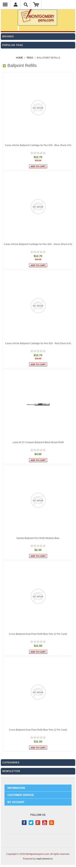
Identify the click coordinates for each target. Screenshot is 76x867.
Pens (30, 57)
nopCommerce (44, 858)
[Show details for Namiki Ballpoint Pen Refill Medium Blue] (38, 500)
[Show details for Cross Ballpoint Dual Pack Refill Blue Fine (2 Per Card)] (38, 596)
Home (19, 57)
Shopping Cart (36, 4)
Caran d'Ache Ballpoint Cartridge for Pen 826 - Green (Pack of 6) (38, 244)
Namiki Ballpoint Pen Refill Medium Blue (38, 538)
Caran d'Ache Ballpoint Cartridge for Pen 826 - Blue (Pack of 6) (38, 145)
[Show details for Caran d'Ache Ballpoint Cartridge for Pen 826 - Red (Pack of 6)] (38, 305)
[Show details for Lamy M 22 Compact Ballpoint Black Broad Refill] (38, 404)
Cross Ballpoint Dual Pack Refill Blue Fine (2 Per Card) (38, 634)
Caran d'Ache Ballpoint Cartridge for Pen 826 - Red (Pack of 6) (38, 343)
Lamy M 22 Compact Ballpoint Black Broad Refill (38, 442)
